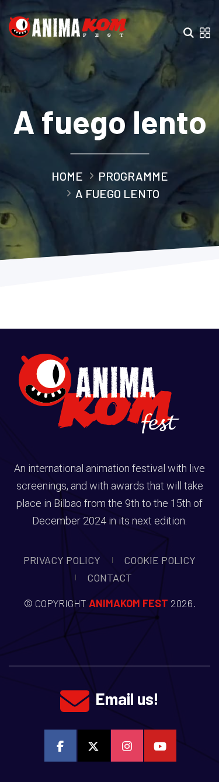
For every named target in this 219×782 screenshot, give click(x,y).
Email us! (127, 699)
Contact (109, 577)
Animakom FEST (128, 603)
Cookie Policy (160, 560)
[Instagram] (127, 746)
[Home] (71, 23)
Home (67, 176)
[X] (94, 746)
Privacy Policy (61, 560)
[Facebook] (60, 746)
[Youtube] (160, 746)
